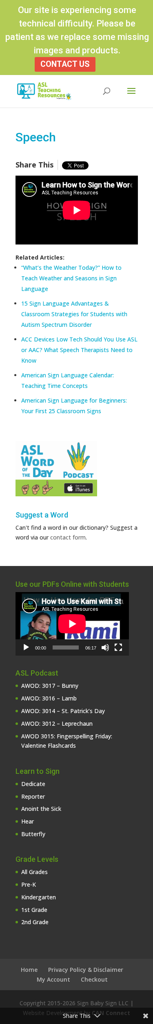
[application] (72, 624)
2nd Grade (35, 922)
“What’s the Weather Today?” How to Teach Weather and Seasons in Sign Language (71, 278)
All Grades (34, 872)
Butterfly (33, 834)
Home (29, 969)
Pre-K (28, 884)
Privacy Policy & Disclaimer (85, 969)
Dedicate (33, 784)
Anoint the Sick (41, 809)
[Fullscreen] (118, 647)
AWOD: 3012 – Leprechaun (57, 723)
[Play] (26, 647)
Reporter (33, 796)
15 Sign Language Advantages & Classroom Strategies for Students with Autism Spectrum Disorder (74, 313)
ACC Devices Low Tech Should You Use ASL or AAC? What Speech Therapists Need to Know (79, 349)
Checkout (94, 979)
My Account (53, 979)
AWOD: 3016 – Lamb (49, 698)
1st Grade (34, 910)
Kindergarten (38, 897)
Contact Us (65, 64)
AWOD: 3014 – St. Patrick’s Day (63, 711)
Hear (27, 821)
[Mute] (105, 647)
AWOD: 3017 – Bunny (49, 685)
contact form (68, 537)
